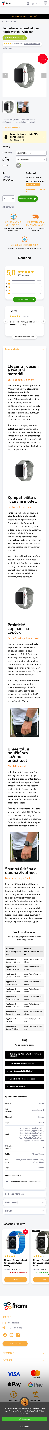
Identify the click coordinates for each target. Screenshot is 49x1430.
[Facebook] (5, 1334)
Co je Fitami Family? (18, 140)
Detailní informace (10, 127)
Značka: (7, 48)
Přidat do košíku (25, 199)
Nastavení (24, 1426)
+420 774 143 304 (15, 1328)
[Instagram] (11, 1334)
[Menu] (46, 3)
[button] (43, 321)
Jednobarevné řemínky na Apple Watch (26, 1181)
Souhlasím (26, 1419)
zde (26, 1413)
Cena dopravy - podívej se (35, 190)
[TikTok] (17, 1334)
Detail (16, 1279)
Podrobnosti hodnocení (32, 44)
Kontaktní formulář (15, 1343)
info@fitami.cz (13, 1323)
